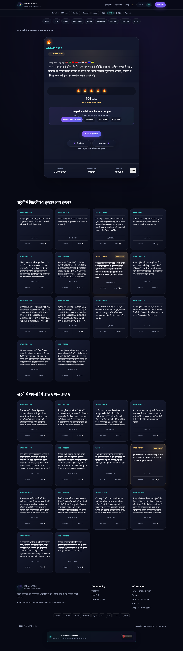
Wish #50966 (139, 256)
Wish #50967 (101, 256)
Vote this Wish (91, 134)
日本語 (118, 13)
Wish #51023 (101, 492)
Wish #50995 (26, 448)
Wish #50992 (139, 404)
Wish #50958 (101, 300)
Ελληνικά (64, 13)
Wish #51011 (100, 448)
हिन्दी (110, 13)
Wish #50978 (63, 213)
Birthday (113, 21)
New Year (125, 21)
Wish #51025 (26, 536)
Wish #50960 (64, 300)
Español (75, 13)
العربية (95, 13)
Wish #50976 (101, 213)
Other (136, 21)
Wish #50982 (26, 213)
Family (89, 21)
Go (149, 4)
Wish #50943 (139, 300)
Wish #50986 (26, 404)
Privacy (135, 603)
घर (18, 30)
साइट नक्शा (118, 5)
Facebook (90, 119)
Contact (135, 595)
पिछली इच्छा (78, 143)
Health (47, 21)
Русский (128, 13)
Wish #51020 (26, 492)
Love (56, 21)
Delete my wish (99, 599)
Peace (65, 21)
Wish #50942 (26, 344)
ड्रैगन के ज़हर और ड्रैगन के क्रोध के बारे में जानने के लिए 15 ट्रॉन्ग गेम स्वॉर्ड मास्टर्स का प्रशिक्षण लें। (72, 221)
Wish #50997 (63, 448)
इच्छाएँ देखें (108, 5)
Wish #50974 (139, 213)
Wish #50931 (63, 344)
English (54, 13)
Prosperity (101, 21)
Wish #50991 (101, 404)
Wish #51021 (63, 492)
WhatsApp (103, 119)
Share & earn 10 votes (72, 120)
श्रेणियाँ (24, 30)
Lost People (77, 21)
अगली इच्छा (104, 143)
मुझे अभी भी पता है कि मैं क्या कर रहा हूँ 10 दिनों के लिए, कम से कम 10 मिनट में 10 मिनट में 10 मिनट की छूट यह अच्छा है (148, 457)
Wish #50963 (26, 300)
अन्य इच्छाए (33, 30)
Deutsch (86, 13)
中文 (103, 13)
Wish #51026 (63, 536)
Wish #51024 (139, 492)
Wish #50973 (26, 256)
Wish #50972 (63, 256)
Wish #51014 (138, 448)
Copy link (116, 120)
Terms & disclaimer (141, 599)
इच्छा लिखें (160, 5)
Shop (129, 5)
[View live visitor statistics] (127, 637)
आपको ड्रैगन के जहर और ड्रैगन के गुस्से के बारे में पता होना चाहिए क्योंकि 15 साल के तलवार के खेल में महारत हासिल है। (147, 221)
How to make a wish (141, 591)
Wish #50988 (64, 404)
